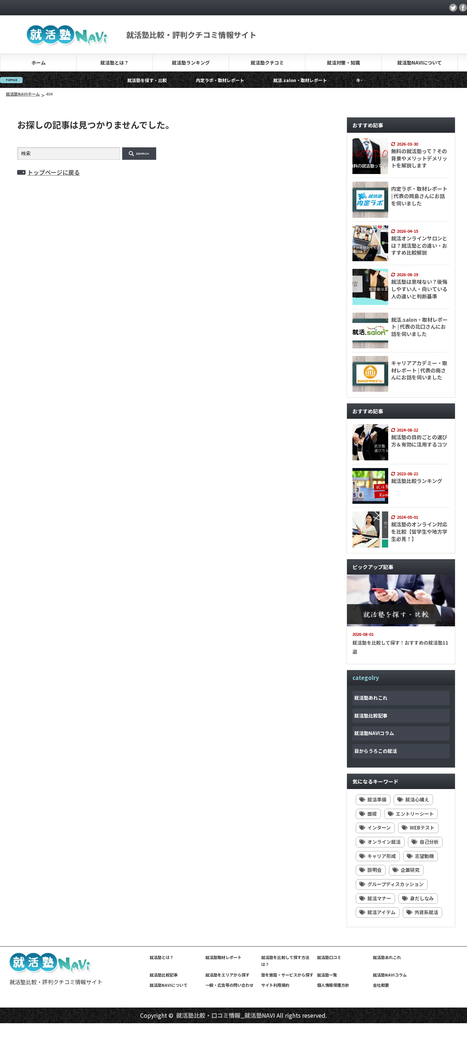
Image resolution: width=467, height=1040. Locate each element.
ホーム (38, 62)
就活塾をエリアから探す (227, 975)
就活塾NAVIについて (419, 62)
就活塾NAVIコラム (374, 733)
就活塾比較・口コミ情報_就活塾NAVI (225, 1015)
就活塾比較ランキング (416, 480)
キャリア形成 (381, 856)
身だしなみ (422, 898)
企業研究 (410, 869)
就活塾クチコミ (267, 62)
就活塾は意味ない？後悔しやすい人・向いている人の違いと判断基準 (419, 288)
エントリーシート (415, 813)
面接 (372, 813)
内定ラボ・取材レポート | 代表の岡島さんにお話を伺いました (419, 195)
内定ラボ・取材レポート (199, 80)
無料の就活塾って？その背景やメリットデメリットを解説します (419, 158)
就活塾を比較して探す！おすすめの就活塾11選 (400, 647)
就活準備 (376, 799)
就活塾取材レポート (223, 957)
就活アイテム (381, 912)
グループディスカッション (395, 884)
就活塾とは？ (114, 62)
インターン (379, 827)
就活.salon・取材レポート (279, 80)
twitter (453, 8)
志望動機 (424, 856)
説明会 (374, 869)
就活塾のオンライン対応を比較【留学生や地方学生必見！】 (419, 531)
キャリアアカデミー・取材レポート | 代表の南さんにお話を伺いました (419, 370)
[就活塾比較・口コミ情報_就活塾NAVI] (50, 971)
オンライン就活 (384, 841)
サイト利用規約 (275, 985)
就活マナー (379, 898)
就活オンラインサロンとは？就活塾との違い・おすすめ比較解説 (419, 245)
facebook (463, 8)
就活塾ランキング (191, 62)
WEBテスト (422, 827)
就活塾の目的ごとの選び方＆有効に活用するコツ (419, 440)
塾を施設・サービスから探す (287, 975)
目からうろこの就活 (375, 750)
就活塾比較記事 (370, 715)
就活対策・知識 (343, 62)
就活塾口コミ (329, 957)
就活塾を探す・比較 (126, 80)
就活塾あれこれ (370, 697)
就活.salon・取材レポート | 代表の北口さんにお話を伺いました (419, 326)
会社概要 (381, 985)
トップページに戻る (53, 172)
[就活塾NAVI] (68, 41)
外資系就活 (426, 912)
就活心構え (417, 799)
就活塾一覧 (327, 975)
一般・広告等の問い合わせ (229, 985)
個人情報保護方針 (333, 985)
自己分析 (429, 841)
